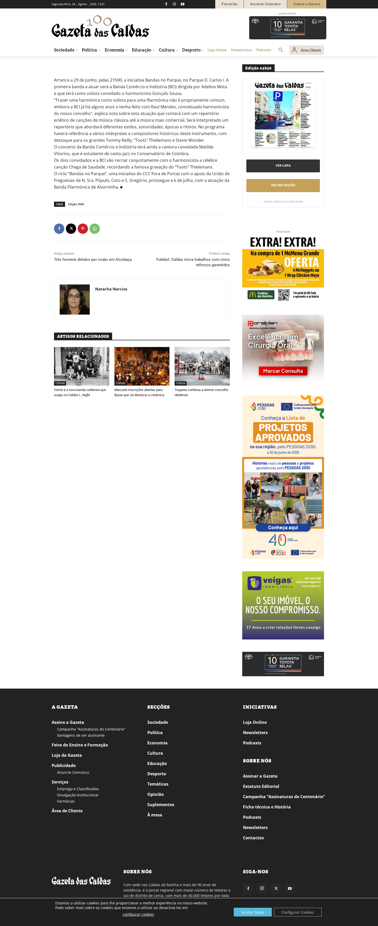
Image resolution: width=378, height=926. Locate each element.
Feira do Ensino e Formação (80, 745)
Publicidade (64, 765)
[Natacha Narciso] (75, 299)
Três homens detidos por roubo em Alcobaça (93, 259)
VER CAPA (283, 165)
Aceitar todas (252, 912)
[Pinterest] (83, 229)
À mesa (154, 815)
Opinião (155, 794)
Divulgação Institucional (77, 795)
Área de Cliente (67, 811)
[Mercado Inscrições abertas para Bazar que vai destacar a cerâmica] (142, 366)
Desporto (156, 774)
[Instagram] (174, 4)
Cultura (71, 63)
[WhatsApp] (94, 229)
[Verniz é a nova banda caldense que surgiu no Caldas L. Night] (81, 366)
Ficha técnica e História (267, 807)
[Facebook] (166, 4)
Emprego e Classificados (78, 788)
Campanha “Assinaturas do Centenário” (91, 729)
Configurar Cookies (298, 912)
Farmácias (66, 801)
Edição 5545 (76, 204)
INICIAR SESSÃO (283, 185)
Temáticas (157, 784)
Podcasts (252, 743)
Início (59, 63)
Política (155, 732)
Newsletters (255, 732)
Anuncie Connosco (73, 772)
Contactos (253, 838)
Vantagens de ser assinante (81, 735)
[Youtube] (182, 4)
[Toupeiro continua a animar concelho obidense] (202, 366)
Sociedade (157, 722)
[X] (71, 229)
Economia (157, 743)
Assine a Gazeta (68, 722)
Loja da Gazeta (67, 755)
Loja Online (255, 722)
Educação (157, 763)
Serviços (60, 782)
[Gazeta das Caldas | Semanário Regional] (100, 26)
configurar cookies (138, 914)
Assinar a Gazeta (260, 776)
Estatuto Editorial (261, 786)
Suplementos (160, 804)
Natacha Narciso (111, 288)
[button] (281, 50)
